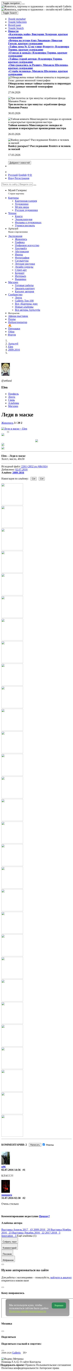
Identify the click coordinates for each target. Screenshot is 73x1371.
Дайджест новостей (20, 162)
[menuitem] (29, 174)
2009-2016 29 (42, 1229)
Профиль (13, 393)
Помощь (6, 1361)
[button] (17, 18)
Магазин (13, 406)
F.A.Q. (16, 1361)
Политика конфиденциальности (20, 1368)
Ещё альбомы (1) (26, 1235)
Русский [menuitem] (13, 174)
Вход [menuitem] (11, 178)
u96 (3, 1166)
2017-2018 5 (52, 1232)
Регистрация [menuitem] (22, 178)
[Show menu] (23, 3)
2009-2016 (18, 472)
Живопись (7, 422)
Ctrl (33, 478)
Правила (30, 1364)
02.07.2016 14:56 (11, 1169)
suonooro (6, 1194)
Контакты (35, 1361)
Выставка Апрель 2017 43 (17, 1229)
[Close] (34, 185)
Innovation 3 (9, 1235)
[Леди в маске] (14, 428)
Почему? (44, 1216)
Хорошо (58, 1305)
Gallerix (16, 1352)
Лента (11, 396)
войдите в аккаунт (61, 1277)
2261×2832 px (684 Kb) (34, 466)
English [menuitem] (23, 174)
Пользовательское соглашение (53, 1364)
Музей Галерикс (17, 192)
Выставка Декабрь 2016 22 (28, 1232)
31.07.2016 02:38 (11, 1198)
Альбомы (13, 403)
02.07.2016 (21, 469)
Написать (35, 1145)
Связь (11, 400)
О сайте (25, 1361)
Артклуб (18, 230)
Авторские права (49, 1368)
